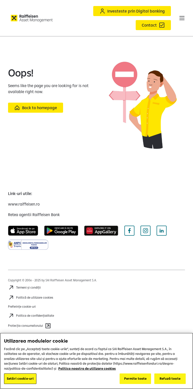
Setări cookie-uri (20, 378)
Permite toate (135, 378)
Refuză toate (170, 378)
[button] (182, 18)
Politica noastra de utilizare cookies (87, 368)
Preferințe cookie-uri (22, 306)
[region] (96, 361)
